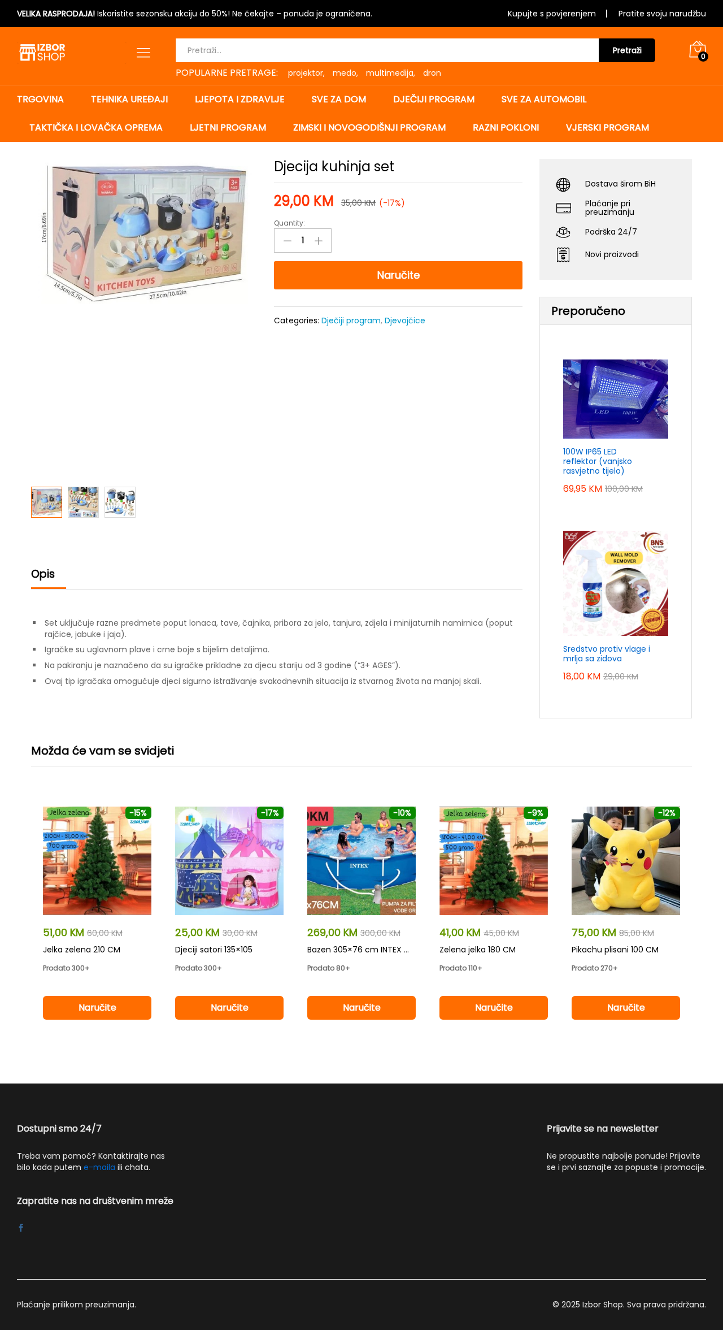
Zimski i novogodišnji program (369, 127)
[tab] (48, 579)
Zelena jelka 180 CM (477, 949)
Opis (43, 574)
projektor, (306, 73)
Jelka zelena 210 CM (81, 949)
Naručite (398, 275)
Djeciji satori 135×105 (213, 949)
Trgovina (40, 99)
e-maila (99, 1167)
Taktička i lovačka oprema (96, 127)
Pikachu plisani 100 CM (615, 949)
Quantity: (289, 223)
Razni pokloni (506, 127)
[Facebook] (21, 1228)
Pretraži (627, 50)
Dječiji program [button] (433, 99)
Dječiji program (351, 320)
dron (432, 73)
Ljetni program (228, 127)
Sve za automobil (544, 99)
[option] (97, 923)
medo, (345, 73)
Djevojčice (405, 320)
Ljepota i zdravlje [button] (240, 99)
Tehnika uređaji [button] (129, 99)
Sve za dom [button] (339, 99)
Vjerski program (607, 127)
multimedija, (390, 73)
